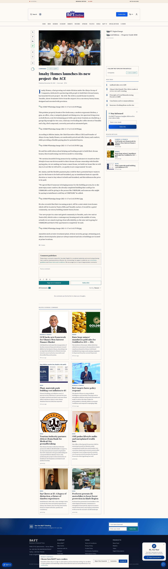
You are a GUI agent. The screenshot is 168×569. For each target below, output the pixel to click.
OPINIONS (84, 24)
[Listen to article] (32, 63)
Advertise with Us (62, 548)
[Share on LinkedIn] (32, 41)
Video (114, 548)
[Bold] (40, 279)
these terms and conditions (57, 262)
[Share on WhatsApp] (32, 45)
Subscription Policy (90, 553)
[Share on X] (32, 32)
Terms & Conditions (91, 543)
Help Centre (60, 546)
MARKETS (70, 24)
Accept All (123, 561)
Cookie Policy (89, 548)
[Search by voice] (40, 14)
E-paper (123, 24)
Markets (115, 546)
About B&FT (60, 543)
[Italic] (43, 279)
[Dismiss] (137, 112)
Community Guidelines (91, 551)
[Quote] (46, 279)
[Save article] (32, 56)
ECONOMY (62, 24)
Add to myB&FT (53, 68)
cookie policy (44, 565)
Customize (113, 561)
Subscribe (121, 14)
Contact (59, 551)
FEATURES (77, 24)
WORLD (98, 24)
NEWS (49, 24)
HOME (44, 24)
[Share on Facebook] (32, 36)
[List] (49, 279)
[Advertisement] (122, 51)
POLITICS (91, 24)
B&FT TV (104, 24)
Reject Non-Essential (101, 561)
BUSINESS (55, 24)
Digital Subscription (118, 551)
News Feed (116, 543)
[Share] (32, 52)
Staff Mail (60, 553)
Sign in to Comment (54, 283)
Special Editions (114, 24)
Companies (42, 68)
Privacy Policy (89, 546)
